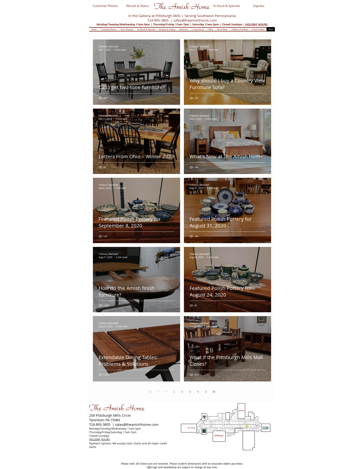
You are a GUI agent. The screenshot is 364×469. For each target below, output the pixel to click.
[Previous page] (158, 391)
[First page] (150, 391)
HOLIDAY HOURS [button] (256, 24)
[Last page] (213, 391)
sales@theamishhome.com (195, 20)
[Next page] (205, 391)
